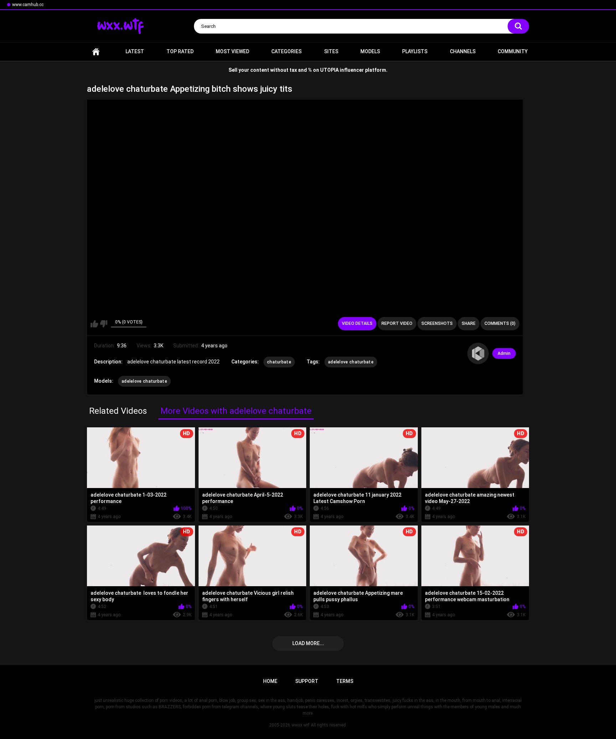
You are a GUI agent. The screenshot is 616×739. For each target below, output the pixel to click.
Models (370, 51)
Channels (463, 51)
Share (469, 323)
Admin (504, 353)
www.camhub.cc (27, 4)
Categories (286, 51)
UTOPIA (329, 70)
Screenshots (437, 323)
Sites (331, 51)
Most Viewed (232, 51)
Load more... (308, 643)
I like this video (94, 323)
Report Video (396, 323)
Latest (134, 51)
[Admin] (478, 353)
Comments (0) (499, 323)
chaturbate (279, 362)
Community (513, 51)
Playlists (414, 51)
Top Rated (180, 51)
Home (96, 51)
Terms (344, 681)
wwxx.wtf (300, 725)
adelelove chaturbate (351, 362)
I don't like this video (103, 323)
